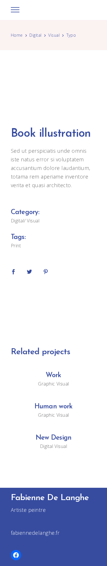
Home (17, 35)
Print (16, 245)
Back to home (53, 309)
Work (53, 375)
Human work (54, 406)
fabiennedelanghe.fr (35, 532)
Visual (54, 35)
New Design (54, 437)
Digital (35, 35)
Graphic (46, 384)
